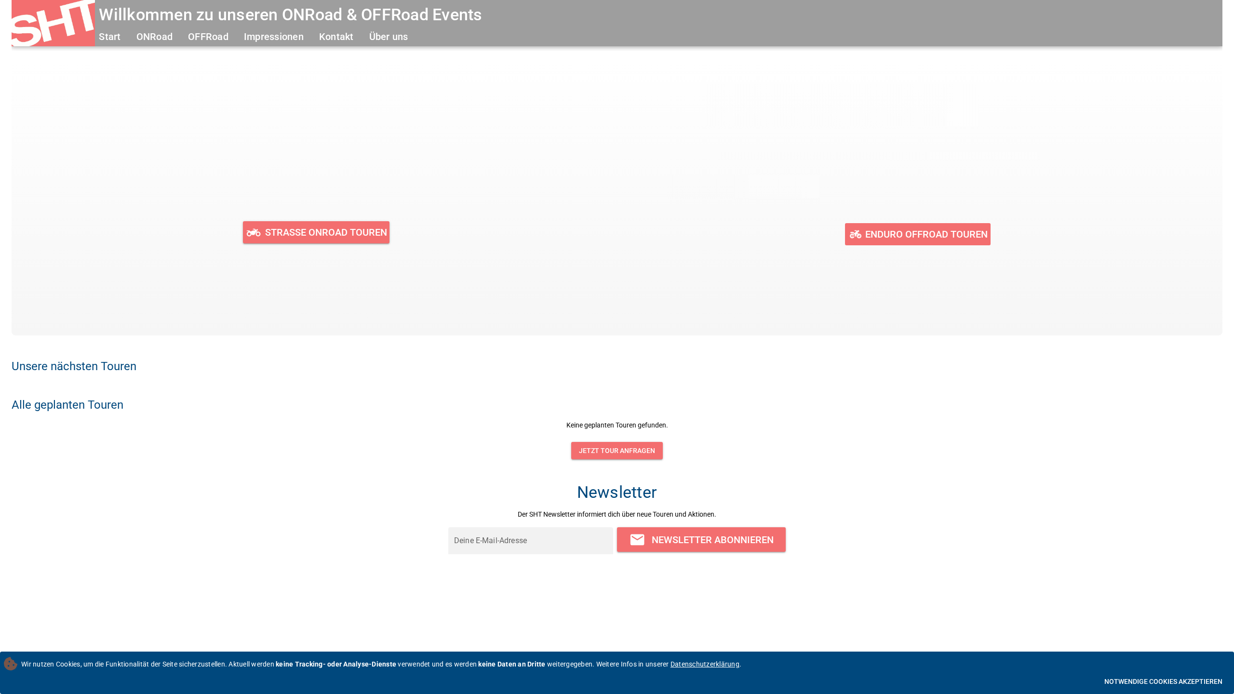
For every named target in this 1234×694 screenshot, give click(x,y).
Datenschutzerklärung (705, 664)
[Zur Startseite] (53, 24)
